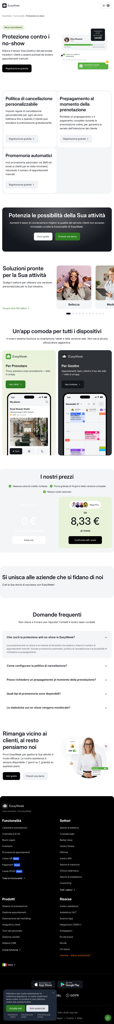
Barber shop (66, 840)
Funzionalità (18, 16)
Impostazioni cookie (13, 1015)
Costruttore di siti (11, 833)
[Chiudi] (53, 992)
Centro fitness (67, 846)
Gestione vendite (11, 936)
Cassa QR (10, 858)
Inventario (7, 846)
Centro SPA (66, 858)
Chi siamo (65, 949)
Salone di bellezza (69, 827)
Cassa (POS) (12, 871)
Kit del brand (66, 936)
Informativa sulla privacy (43, 1015)
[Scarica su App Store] (43, 984)
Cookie (70, 1018)
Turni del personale (12, 930)
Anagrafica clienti (11, 924)
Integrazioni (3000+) (70, 924)
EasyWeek (7, 16)
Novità (63, 943)
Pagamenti (10, 864)
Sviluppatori (66, 930)
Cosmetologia (67, 833)
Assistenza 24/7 (68, 912)
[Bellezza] (74, 287)
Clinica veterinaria (69, 870)
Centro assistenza (69, 906)
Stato (79, 1018)
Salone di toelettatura (71, 876)
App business (71, 384)
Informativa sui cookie (27, 1015)
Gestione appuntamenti (14, 912)
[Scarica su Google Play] (70, 984)
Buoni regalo (8, 840)
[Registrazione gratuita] (29, 119)
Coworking (65, 883)
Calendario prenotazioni (14, 827)
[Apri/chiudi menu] (106, 5)
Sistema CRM (9, 943)
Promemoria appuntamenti (16, 852)
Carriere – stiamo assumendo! (75, 955)
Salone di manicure (70, 864)
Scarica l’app (66, 918)
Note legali (57, 1018)
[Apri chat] (108, 1018)
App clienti (14, 384)
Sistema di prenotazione (14, 906)
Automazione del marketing (16, 918)
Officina (64, 852)
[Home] (11, 5)
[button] (68, 313)
